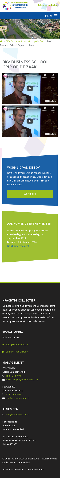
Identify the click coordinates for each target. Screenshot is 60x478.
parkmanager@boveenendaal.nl (22, 379)
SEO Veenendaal (35, 469)
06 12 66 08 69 (13, 394)
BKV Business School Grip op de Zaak (25, 41)
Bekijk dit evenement (18, 245)
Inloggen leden (49, 5)
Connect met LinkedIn (17, 351)
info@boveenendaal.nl (17, 398)
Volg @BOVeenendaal (17, 344)
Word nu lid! (30, 193)
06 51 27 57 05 (13, 375)
